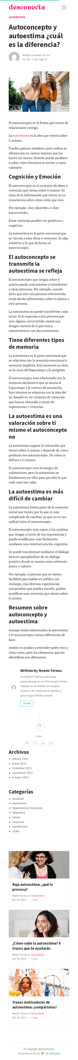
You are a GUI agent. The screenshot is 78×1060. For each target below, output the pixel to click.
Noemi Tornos (20, 895)
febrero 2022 (20, 759)
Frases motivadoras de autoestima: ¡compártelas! (34, 1005)
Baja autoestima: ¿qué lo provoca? (32, 887)
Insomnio (18, 822)
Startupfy (54, 1053)
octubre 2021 (20, 777)
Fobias (16, 817)
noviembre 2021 (22, 773)
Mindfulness (20, 826)
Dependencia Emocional (27, 808)
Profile (27, 703)
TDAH (15, 831)
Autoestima (17, 17)
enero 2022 (19, 763)
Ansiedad (18, 798)
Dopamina (18, 812)
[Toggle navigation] (64, 7)
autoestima (21, 135)
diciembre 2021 (22, 768)
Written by (36, 55)
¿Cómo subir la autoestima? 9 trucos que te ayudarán (36, 946)
